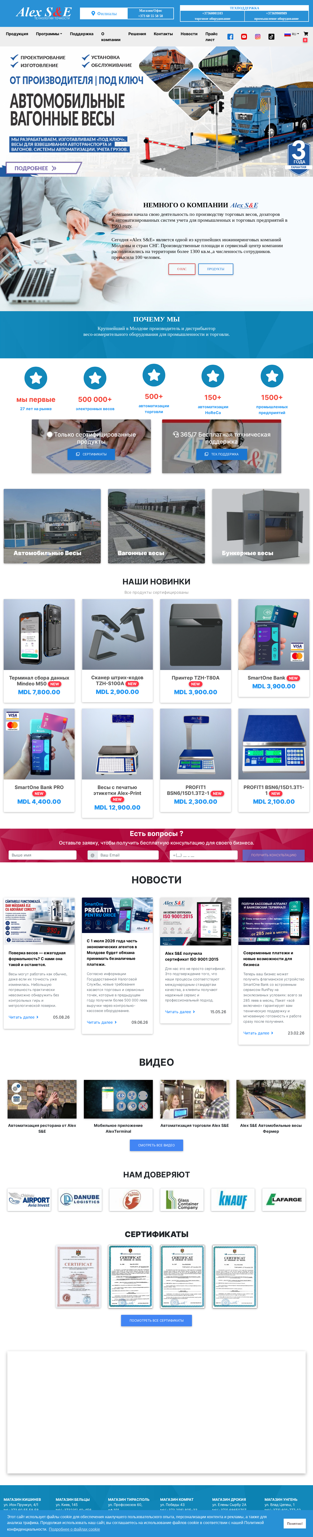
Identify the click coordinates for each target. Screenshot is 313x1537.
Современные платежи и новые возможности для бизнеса (268, 958)
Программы (47, 33)
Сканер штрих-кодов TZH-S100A (117, 680)
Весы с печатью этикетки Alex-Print (117, 793)
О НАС (182, 269)
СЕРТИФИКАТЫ (94, 454)
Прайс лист (211, 36)
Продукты (215, 269)
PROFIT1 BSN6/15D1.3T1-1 (274, 790)
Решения (137, 33)
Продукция (17, 33)
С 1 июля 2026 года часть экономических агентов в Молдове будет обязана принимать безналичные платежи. (112, 952)
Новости (189, 33)
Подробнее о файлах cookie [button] (74, 1529)
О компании (111, 36)
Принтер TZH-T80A (196, 680)
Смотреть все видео (156, 1145)
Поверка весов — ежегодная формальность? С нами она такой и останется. (37, 958)
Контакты (163, 33)
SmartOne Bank (273, 678)
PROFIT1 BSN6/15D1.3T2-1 (194, 790)
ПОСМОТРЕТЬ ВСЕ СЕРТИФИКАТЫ (157, 1320)
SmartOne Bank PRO (39, 790)
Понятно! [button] (295, 1524)
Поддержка (81, 33)
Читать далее (21, 1017)
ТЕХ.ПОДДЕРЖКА (224, 454)
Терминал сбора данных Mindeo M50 (39, 681)
